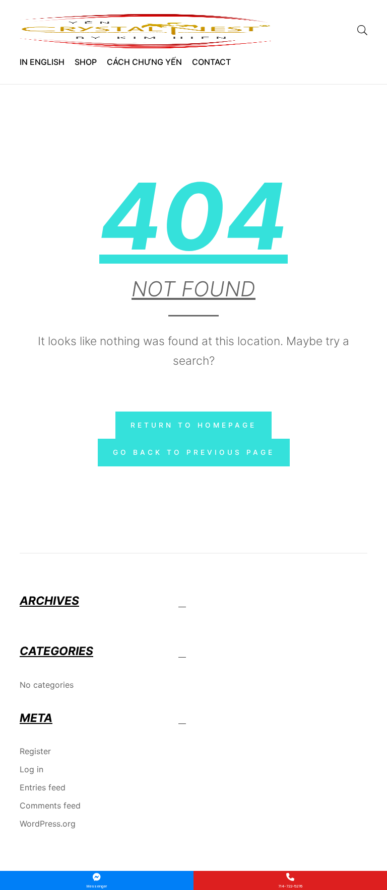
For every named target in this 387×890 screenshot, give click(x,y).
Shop (86, 62)
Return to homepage (193, 425)
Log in (31, 769)
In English (42, 62)
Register (35, 751)
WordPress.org (48, 824)
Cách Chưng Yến (144, 62)
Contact (211, 62)
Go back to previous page (194, 452)
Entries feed (43, 787)
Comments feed (50, 805)
